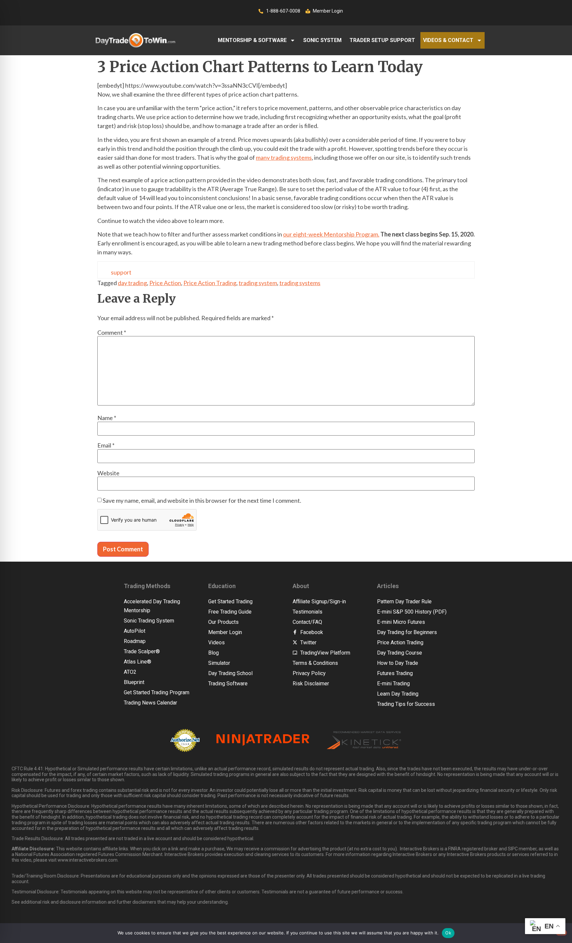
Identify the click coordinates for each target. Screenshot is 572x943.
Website (108, 473)
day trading (132, 282)
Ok (448, 932)
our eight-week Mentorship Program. (331, 234)
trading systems (299, 282)
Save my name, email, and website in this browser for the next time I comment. (202, 500)
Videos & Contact (448, 40)
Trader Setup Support (382, 40)
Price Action (165, 282)
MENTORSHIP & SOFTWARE (252, 40)
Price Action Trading (209, 282)
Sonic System (322, 40)
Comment (111, 332)
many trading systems (284, 157)
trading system (258, 282)
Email (106, 445)
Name (106, 418)
